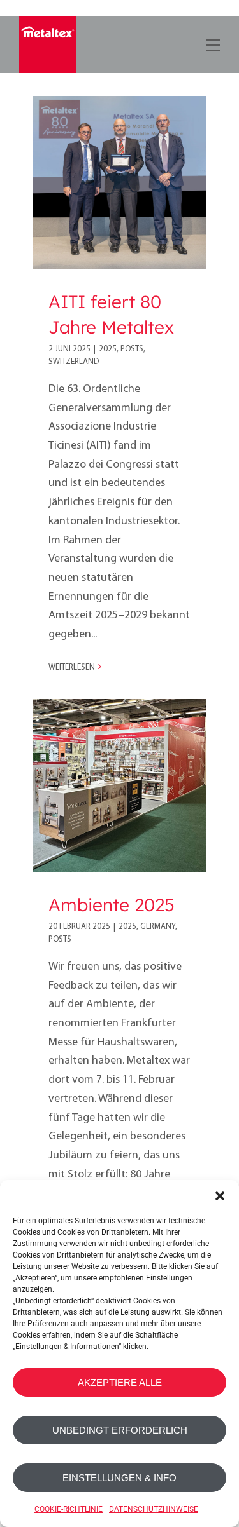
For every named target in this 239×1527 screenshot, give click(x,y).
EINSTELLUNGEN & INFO (119, 1477)
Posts (131, 349)
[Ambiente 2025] (119, 785)
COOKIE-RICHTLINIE (68, 1509)
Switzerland (73, 362)
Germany (157, 927)
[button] (220, 1196)
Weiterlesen (71, 667)
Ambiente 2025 (111, 904)
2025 (108, 349)
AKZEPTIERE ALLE (120, 1382)
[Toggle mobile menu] (212, 43)
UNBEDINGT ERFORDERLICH (119, 1430)
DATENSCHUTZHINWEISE (153, 1509)
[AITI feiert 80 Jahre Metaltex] (119, 182)
